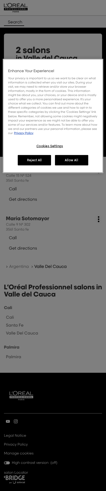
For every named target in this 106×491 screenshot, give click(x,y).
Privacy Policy (24, 133)
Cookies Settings (49, 146)
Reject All (34, 160)
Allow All (71, 160)
